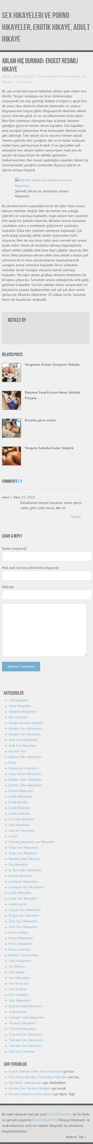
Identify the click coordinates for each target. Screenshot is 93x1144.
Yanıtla (75, 517)
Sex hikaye (17, 972)
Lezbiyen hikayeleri (23, 881)
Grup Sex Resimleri (23, 853)
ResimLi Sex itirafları (24, 955)
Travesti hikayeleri (22, 1029)
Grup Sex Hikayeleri (23, 847)
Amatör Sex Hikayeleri (25, 728)
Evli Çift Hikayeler (22, 819)
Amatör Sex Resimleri (25, 734)
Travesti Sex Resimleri (25, 1034)
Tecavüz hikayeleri (22, 1023)
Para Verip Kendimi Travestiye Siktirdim (38, 1077)
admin (6, 76)
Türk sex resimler (22, 1051)
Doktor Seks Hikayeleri (25, 779)
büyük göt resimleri (23, 768)
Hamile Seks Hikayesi (24, 859)
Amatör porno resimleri (26, 723)
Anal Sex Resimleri (22, 745)
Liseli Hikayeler (20, 893)
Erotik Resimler (20, 808)
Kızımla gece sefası (40, 420)
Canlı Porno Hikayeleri (25, 774)
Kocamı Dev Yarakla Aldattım (30, 1088)
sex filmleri (17, 966)
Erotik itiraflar (18, 802)
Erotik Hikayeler (20, 796)
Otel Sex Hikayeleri (23, 927)
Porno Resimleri (20, 944)
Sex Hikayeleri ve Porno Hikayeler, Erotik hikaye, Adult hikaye (46, 27)
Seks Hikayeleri (20, 961)
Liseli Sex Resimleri (23, 898)
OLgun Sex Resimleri (24, 915)
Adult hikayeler (20, 706)
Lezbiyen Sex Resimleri (26, 887)
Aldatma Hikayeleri (23, 711)
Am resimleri (18, 717)
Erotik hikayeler (59, 1114)
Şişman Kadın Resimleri (26, 1006)
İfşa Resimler (18, 864)
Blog (12, 762)
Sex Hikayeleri (19, 978)
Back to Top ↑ (76, 1137)
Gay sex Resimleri (22, 830)
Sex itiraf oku (18, 983)
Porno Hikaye (71, 76)
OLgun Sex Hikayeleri (25, 910)
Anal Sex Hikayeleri (23, 740)
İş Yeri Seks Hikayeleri (25, 870)
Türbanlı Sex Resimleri (25, 1046)
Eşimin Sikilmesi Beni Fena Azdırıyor (35, 1071)
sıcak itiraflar (18, 1012)
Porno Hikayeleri (21, 938)
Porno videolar (20, 949)
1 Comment (23, 82)
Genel (13, 836)
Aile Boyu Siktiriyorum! (25, 1082)
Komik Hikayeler (20, 876)
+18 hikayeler (19, 700)
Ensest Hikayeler (49, 76)
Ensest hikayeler (44, 1120)
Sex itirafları (18, 989)
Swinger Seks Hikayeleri (27, 1017)
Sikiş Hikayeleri (20, 1000)
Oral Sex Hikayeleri (23, 921)
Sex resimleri (19, 995)
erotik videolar (20, 813)
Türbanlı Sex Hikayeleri (26, 1040)
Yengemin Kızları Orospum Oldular (52, 364)
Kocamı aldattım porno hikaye (30, 1094)
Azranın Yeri (17, 751)
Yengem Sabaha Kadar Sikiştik (49, 448)
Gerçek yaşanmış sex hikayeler (32, 842)
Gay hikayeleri (19, 825)
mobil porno (18, 904)
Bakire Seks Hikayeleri (25, 757)
